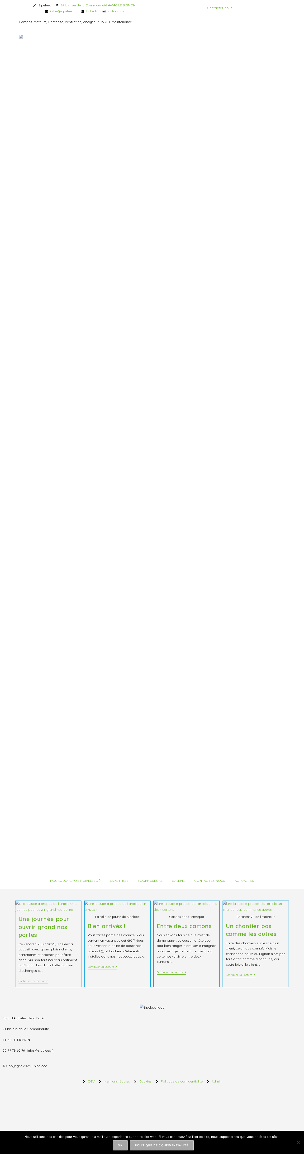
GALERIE (178, 880)
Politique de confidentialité (162, 1145)
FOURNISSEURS (150, 880)
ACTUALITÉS (244, 880)
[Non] (298, 1142)
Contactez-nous (219, 8)
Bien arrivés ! (106, 926)
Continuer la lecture (33, 981)
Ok (120, 1145)
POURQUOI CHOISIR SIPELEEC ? (75, 880)
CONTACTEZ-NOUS (209, 880)
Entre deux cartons (184, 926)
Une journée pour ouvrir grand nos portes (44, 926)
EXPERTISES (119, 880)
